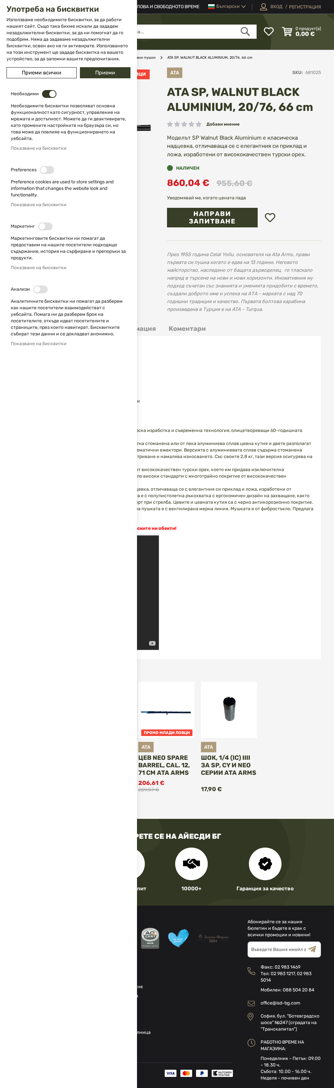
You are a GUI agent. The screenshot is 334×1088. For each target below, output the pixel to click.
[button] (227, 6)
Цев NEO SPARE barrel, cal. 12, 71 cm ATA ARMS (164, 765)
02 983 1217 (283, 973)
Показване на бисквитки (39, 148)
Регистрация (305, 7)
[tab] (187, 328)
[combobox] (169, 31)
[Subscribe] (314, 950)
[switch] (49, 94)
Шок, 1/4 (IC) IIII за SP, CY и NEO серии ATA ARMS (228, 765)
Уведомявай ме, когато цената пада (206, 198)
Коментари (187, 328)
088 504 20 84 (298, 990)
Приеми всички (41, 72)
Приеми (105, 72)
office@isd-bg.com (280, 1003)
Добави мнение (223, 124)
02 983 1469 (287, 967)
